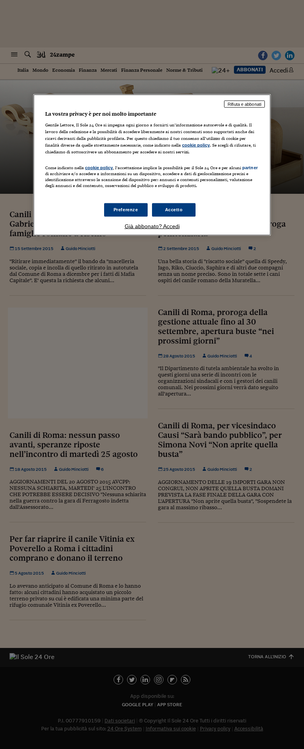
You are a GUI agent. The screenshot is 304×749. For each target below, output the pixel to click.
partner (250, 167)
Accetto (174, 209)
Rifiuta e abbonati (244, 103)
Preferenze (126, 209)
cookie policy (196, 145)
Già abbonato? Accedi (152, 226)
